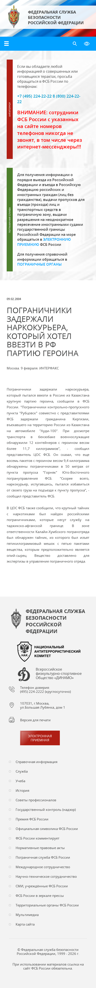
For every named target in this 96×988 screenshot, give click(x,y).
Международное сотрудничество (43, 867)
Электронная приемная (40, 738)
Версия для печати (35, 720)
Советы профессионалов (36, 800)
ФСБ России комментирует (37, 838)
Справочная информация (36, 762)
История (22, 790)
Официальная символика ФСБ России (47, 828)
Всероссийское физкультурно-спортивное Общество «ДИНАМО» (59, 673)
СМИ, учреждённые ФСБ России (42, 886)
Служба (22, 771)
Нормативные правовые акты (40, 848)
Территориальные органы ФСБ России (47, 905)
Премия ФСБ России (32, 819)
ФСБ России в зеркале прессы (40, 895)
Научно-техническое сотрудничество (46, 876)
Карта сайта (25, 924)
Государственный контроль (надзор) (46, 809)
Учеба (20, 781)
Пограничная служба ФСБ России (43, 857)
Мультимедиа (27, 914)
